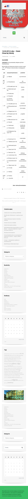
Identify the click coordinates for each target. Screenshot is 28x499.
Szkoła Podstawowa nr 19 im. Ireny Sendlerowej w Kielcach (14, 19)
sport (13, 374)
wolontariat (6, 377)
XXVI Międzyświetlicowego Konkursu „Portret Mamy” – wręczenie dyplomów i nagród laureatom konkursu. (14, 229)
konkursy (6, 369)
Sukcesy (5, 279)
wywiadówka (17, 377)
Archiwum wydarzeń (12, 46)
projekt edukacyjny (14, 371)
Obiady (5, 272)
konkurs (10, 366)
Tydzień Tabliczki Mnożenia (9, 282)
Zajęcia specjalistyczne (8, 276)
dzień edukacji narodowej (13, 357)
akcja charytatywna (16, 353)
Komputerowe (6, 303)
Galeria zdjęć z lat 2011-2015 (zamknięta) (12, 286)
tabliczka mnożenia (11, 375)
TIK (4, 283)
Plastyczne (6, 301)
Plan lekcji (6, 274)
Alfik (5, 299)
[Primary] (14, 32)
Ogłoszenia (6, 268)
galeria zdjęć (16, 364)
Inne (5, 307)
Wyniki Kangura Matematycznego (11, 243)
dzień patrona (18, 358)
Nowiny (5, 270)
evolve (5, 488)
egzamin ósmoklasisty (16, 361)
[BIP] (5, 6)
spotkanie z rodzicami (19, 374)
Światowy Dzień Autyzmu (9, 232)
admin (13, 56)
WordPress (22, 488)
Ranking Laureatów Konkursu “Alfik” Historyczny (14, 198)
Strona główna (4, 46)
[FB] (8, 6)
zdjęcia (14, 380)
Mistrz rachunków (7, 309)
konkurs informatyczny (17, 366)
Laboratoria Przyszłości (8, 278)
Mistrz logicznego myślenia (9, 305)
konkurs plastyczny (17, 368)
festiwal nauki (7, 363)
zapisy (21, 377)
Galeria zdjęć (6, 280)
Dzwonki (5, 271)
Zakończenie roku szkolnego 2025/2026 (12, 212)
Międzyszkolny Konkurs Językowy (10, 304)
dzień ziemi (18, 360)
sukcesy (5, 375)
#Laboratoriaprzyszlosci (8, 353)
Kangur (5, 300)
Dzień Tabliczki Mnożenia (10, 360)
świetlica (10, 382)
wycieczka (11, 377)
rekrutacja (14, 372)
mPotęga (6, 284)
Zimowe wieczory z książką (10, 222)
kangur (5, 366)
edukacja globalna (8, 361)
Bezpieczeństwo (7, 275)
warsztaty (18, 375)
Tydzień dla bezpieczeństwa (10, 225)
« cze (5, 341)
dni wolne (17, 355)
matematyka (12, 369)
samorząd (10, 374)
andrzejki (13, 355)
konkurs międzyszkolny (8, 368)
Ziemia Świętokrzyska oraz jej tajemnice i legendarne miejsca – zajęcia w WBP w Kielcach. (13, 236)
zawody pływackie (7, 380)
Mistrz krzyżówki (7, 308)
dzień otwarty (13, 358)
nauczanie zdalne (7, 371)
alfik (20, 353)
